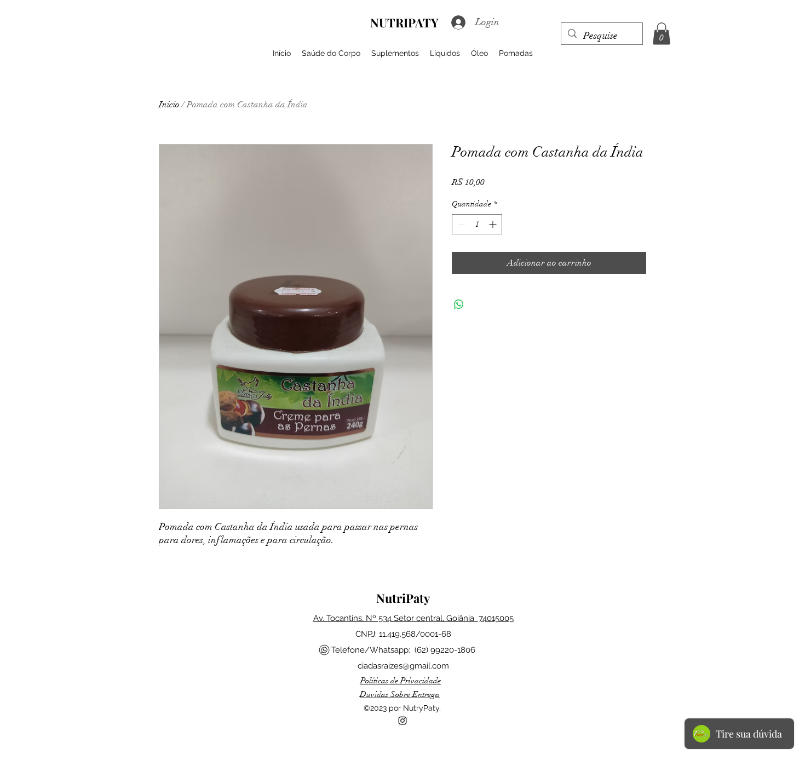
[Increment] (494, 224)
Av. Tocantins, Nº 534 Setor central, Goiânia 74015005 (413, 618)
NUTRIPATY (404, 22)
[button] (661, 33)
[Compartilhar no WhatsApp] (458, 304)
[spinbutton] (477, 224)
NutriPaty (403, 598)
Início (169, 104)
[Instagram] (402, 720)
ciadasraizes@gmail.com (403, 666)
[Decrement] (460, 224)
